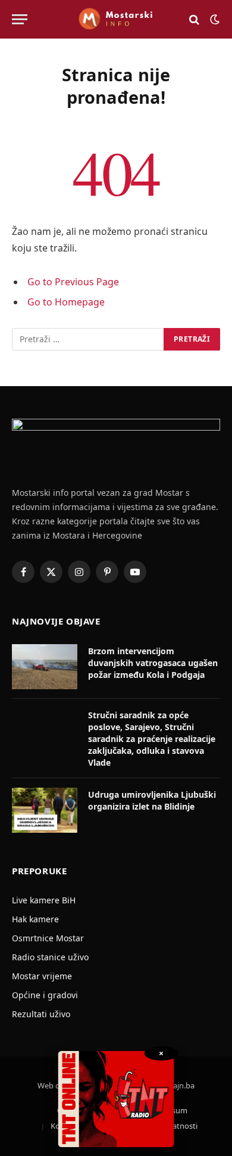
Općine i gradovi (45, 995)
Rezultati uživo (41, 1014)
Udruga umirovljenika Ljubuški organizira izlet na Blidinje (152, 800)
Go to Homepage (66, 301)
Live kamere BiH (44, 900)
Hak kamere (35, 919)
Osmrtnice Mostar (48, 938)
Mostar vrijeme (42, 976)
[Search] (194, 19)
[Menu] (19, 19)
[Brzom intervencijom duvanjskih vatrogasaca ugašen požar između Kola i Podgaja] (44, 666)
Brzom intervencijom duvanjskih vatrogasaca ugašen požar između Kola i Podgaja (153, 662)
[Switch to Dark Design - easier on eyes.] (213, 19)
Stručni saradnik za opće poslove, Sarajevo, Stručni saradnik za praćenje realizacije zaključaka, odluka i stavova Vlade (151, 738)
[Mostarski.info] (116, 19)
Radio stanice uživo (50, 957)
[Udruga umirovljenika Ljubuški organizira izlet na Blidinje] (44, 810)
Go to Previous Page (73, 281)
